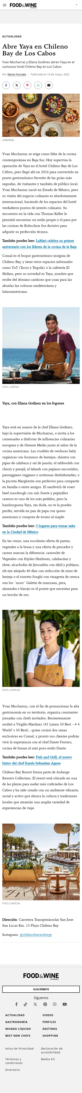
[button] (4, 4)
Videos (48, 1015)
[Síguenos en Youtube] (65, 1004)
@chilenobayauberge (36, 934)
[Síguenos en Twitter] (35, 1004)
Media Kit (48, 1059)
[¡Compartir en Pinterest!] (27, 85)
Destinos (50, 1029)
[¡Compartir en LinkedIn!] (38, 85)
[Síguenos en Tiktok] (25, 1004)
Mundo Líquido (18, 1029)
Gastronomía (16, 1022)
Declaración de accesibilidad (52, 1050)
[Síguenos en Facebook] (16, 1004)
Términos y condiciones (14, 1061)
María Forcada (16, 74)
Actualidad (12, 36)
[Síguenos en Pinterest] (45, 1004)
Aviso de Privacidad (19, 1048)
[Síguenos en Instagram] (54, 1004)
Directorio (12, 1070)
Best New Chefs (18, 1035)
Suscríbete (41, 989)
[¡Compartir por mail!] (49, 85)
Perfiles (49, 1022)
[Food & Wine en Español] (23, 4)
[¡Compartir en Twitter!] (17, 85)
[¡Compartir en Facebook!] (6, 85)
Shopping (50, 1035)
